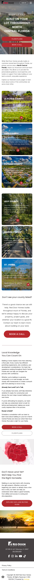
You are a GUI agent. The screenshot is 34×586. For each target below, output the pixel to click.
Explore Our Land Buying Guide (17, 503)
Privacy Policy (6, 565)
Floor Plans (17, 39)
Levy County (9, 220)
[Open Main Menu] (30, 2)
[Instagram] (12, 556)
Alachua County (11, 117)
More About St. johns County (13, 284)
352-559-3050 (17, 551)
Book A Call (17, 45)
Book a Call (17, 334)
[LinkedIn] (16, 556)
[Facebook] (9, 556)
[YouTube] (20, 556)
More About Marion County (12, 251)
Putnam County (11, 183)
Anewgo (26, 579)
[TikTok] (24, 556)
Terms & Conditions (8, 570)
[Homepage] (8, 3)
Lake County (9, 150)
